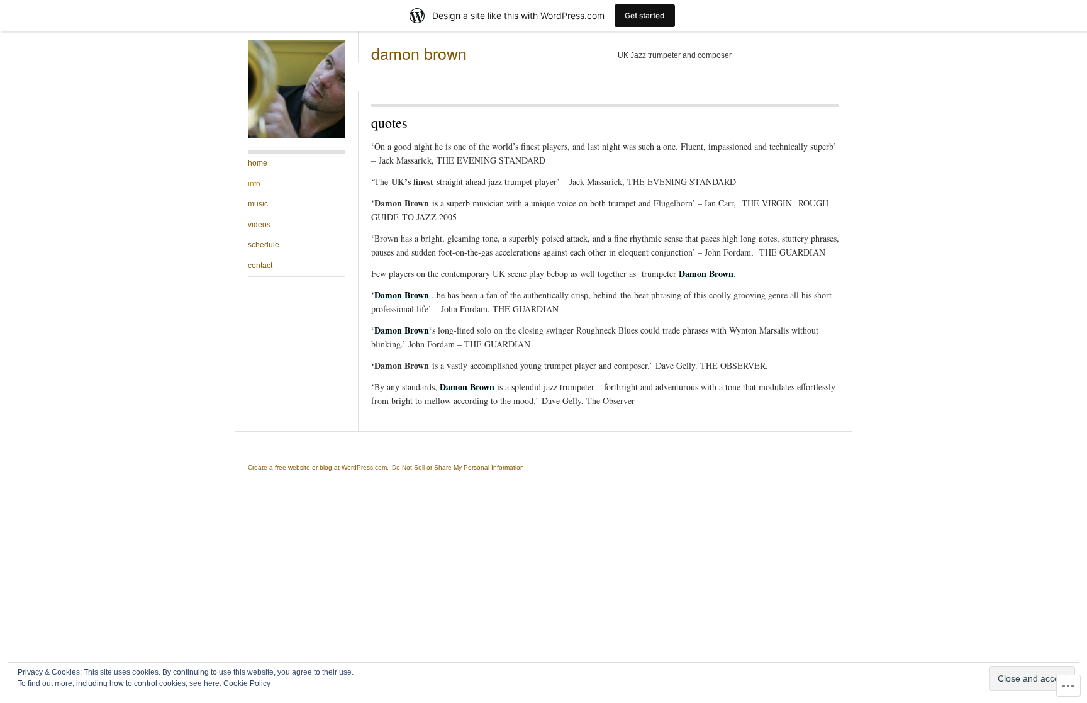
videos (259, 224)
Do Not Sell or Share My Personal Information (458, 467)
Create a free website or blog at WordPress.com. (318, 467)
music (258, 204)
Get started (645, 15)
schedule (263, 244)
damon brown (419, 53)
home (257, 163)
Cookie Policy (246, 683)
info (254, 183)
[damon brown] (296, 135)
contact (260, 265)
